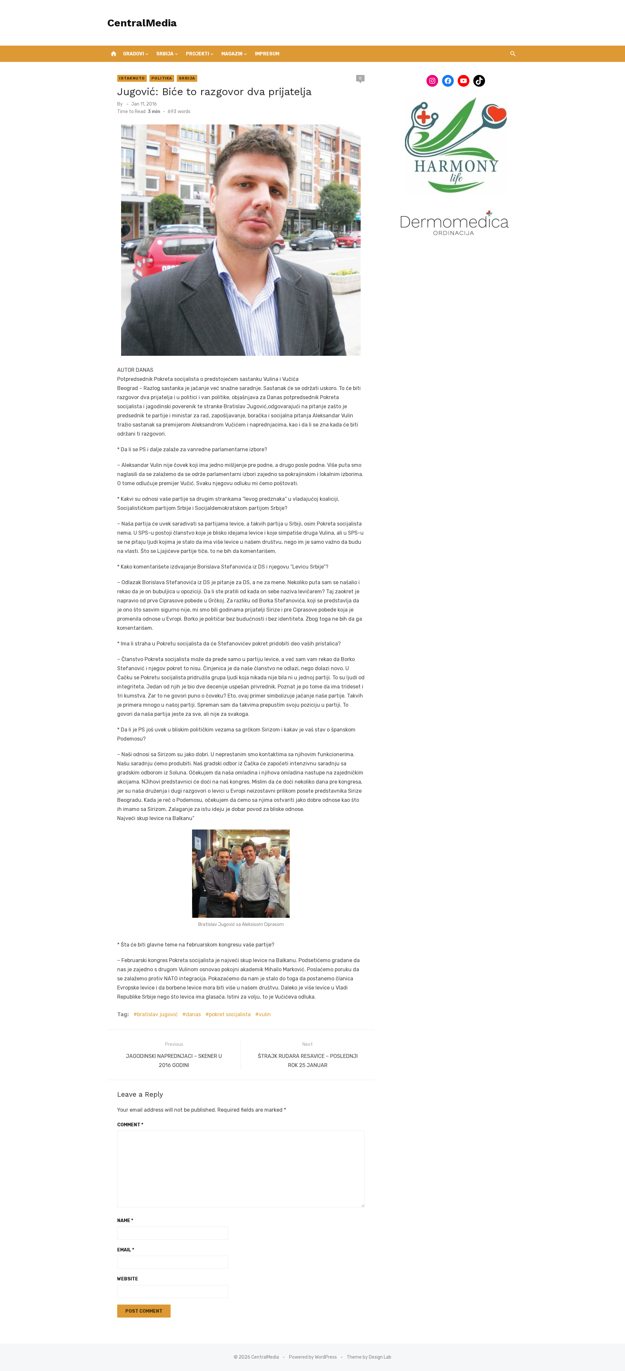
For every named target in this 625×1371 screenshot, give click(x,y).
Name (125, 1220)
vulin (265, 1014)
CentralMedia (142, 23)
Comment (130, 1125)
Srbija (165, 54)
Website (127, 1279)
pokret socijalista (230, 1014)
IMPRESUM (267, 54)
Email (125, 1250)
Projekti (197, 54)
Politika (161, 78)
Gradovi (133, 54)
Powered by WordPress (313, 1357)
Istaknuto (132, 78)
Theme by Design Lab (369, 1357)
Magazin (232, 54)
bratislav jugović (157, 1014)
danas (193, 1014)
